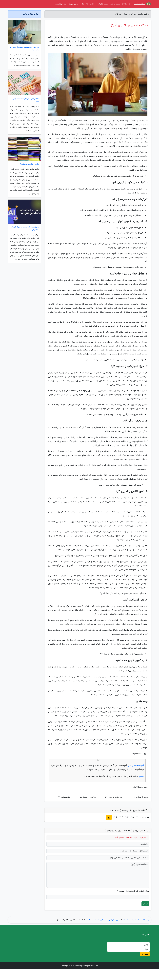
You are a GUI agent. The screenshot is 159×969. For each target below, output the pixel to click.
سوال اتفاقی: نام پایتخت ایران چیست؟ (133, 891)
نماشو (141, 776)
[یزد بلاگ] (142, 4)
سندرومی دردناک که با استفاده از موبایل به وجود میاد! (24, 48)
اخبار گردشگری (61, 3)
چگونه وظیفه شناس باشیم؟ (29, 164)
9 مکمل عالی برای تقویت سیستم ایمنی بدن (25, 100)
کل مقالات (126, 3)
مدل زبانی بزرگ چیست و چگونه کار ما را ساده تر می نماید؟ (25, 228)
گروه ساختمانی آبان (136, 765)
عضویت (145, 954)
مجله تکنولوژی (102, 3)
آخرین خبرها (74, 3)
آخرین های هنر (87, 3)
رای (109, 817)
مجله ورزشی (115, 3)
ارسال (145, 903)
